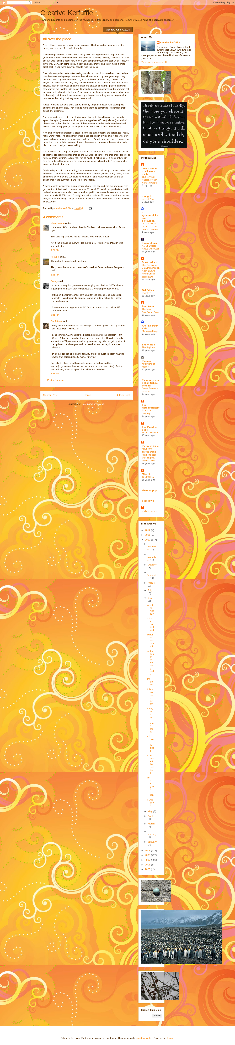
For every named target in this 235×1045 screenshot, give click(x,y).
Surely (54, 281)
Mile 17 (146, 474)
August (151, 582)
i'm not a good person (150, 786)
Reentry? (146, 293)
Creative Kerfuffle (66, 13)
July (150, 590)
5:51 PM (55, 274)
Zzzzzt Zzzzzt (149, 199)
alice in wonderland (150, 624)
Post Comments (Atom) (93, 404)
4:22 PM (55, 250)
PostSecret (148, 306)
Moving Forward (150, 432)
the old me (150, 681)
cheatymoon (57, 223)
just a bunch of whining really (150, 662)
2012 (148, 530)
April (150, 816)
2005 (148, 869)
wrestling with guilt (150, 609)
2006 (148, 864)
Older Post (123, 395)
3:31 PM (55, 315)
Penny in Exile (150, 446)
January (152, 841)
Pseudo (55, 257)
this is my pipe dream (150, 696)
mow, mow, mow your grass (150, 720)
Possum (146, 361)
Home (87, 395)
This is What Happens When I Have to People (150, 180)
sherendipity (149, 490)
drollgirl (146, 196)
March (151, 823)
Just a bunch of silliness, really (149, 171)
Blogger (169, 1038)
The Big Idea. (148, 347)
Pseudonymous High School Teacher (150, 383)
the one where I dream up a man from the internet (150, 226)
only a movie (149, 511)
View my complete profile (154, 62)
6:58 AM (55, 373)
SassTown (148, 500)
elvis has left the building (150, 764)
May (150, 811)
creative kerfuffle (170, 42)
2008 (148, 855)
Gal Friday (56, 321)
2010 (148, 539)
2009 (148, 850)
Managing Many (150, 331)
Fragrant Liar (149, 243)
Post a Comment (55, 380)
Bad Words (148, 344)
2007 (148, 860)
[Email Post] (90, 208)
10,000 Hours (148, 477)
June (150, 598)
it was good (150, 802)
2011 (148, 534)
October (152, 564)
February (152, 834)
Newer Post (50, 395)
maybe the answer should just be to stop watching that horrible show (149, 454)
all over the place (150, 743)
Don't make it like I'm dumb (149, 263)
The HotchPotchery (150, 406)
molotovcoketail (144, 1038)
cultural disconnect (150, 640)
